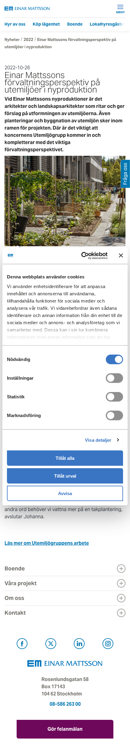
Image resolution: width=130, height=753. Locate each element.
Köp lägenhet (46, 24)
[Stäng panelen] (121, 255)
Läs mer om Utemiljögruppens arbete (47, 543)
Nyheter (12, 39)
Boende (75, 24)
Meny (120, 12)
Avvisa (65, 493)
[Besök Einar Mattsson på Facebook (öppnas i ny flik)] (22, 644)
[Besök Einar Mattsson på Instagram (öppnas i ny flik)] (107, 644)
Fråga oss (125, 174)
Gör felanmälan (65, 729)
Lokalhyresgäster (107, 24)
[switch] (114, 378)
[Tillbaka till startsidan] (27, 8)
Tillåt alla (65, 458)
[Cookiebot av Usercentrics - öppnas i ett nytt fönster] (94, 255)
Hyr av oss (15, 24)
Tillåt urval (65, 475)
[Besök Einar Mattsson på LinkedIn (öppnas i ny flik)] (79, 644)
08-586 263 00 (65, 704)
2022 (28, 39)
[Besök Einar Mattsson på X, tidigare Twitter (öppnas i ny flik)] (50, 644)
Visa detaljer (98, 439)
